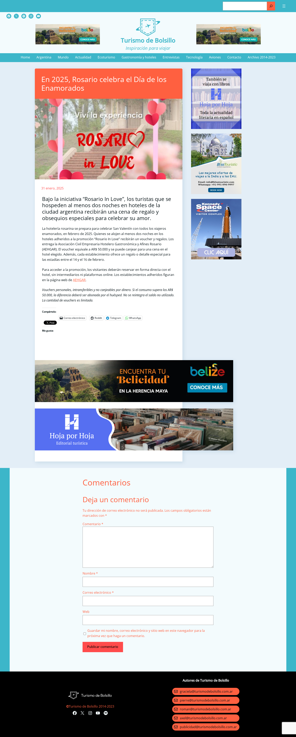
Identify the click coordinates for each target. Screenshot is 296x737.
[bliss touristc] (216, 193)
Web (86, 611)
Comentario (93, 524)
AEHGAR (79, 280)
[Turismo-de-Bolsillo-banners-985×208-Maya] (134, 401)
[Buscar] (271, 6)
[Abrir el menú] (284, 6)
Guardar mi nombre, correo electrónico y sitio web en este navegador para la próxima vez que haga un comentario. (146, 633)
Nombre (90, 573)
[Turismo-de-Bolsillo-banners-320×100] (67, 43)
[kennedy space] (216, 258)
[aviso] (216, 128)
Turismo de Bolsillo (148, 40)
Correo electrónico (98, 592)
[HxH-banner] (134, 449)
